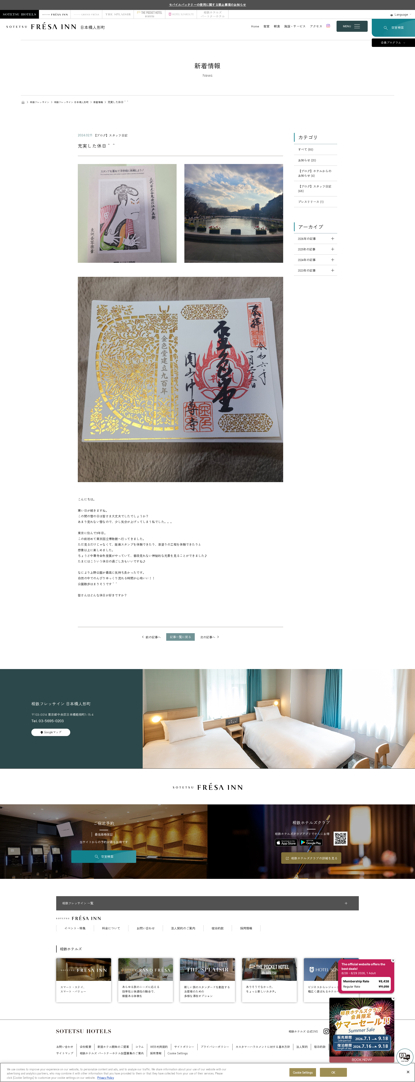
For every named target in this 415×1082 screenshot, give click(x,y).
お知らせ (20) (307, 160)
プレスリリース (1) (311, 201)
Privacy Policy (105, 1078)
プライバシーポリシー (215, 1047)
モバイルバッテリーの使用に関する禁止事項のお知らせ (207, 4)
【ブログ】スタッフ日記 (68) (314, 188)
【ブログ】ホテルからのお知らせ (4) (314, 173)
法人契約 (302, 1047)
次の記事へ (207, 637)
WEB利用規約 (159, 1047)
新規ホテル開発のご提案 (113, 1047)
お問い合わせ (146, 928)
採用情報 (246, 928)
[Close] (408, 1072)
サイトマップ (64, 1053)
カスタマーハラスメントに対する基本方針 (263, 1047)
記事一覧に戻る (180, 637)
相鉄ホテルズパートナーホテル (213, 14)
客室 (266, 26)
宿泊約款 (218, 928)
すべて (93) (305, 149)
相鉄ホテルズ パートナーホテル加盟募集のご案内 (112, 1053)
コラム (139, 1047)
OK (333, 1072)
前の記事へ (153, 637)
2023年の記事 (307, 270)
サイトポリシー (184, 1047)
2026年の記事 (307, 238)
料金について (111, 928)
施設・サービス (295, 26)
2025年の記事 (306, 249)
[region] (207, 1072)
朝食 (277, 26)
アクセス (316, 26)
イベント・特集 (75, 928)
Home (255, 26)
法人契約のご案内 (183, 928)
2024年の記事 (307, 260)
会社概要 (85, 1047)
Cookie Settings (303, 1072)
